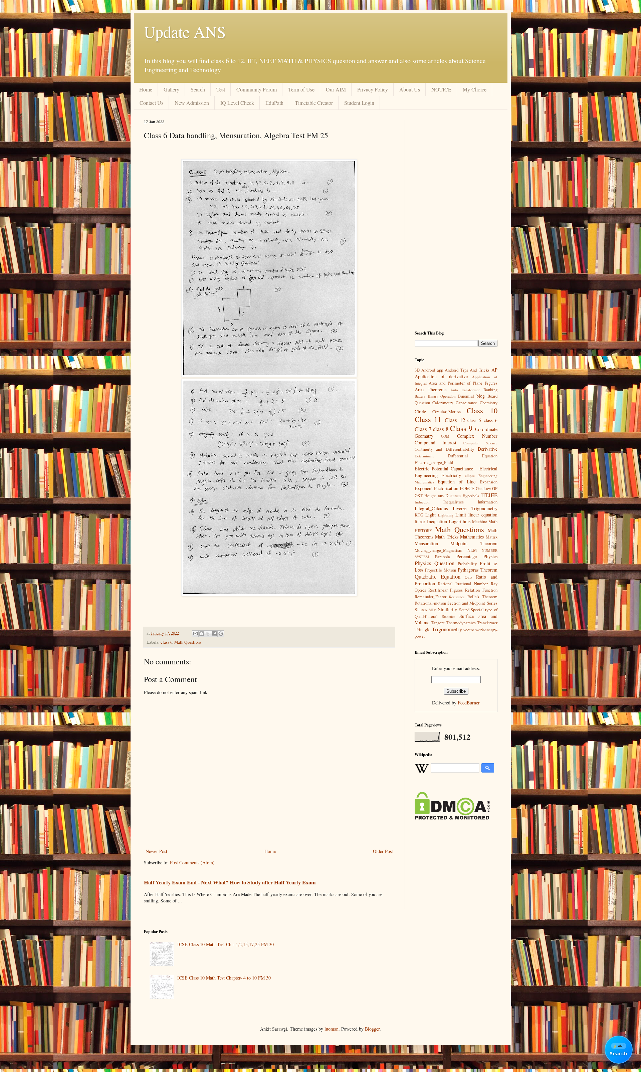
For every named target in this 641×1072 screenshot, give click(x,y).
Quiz (468, 577)
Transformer (487, 623)
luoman (332, 1029)
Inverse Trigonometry (475, 508)
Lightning (445, 514)
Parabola (442, 557)
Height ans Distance (442, 495)
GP (494, 488)
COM (445, 436)
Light (430, 514)
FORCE (467, 488)
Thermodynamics (461, 623)
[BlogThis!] (201, 633)
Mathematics (472, 536)
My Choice (474, 89)
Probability (467, 564)
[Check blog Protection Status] (452, 818)
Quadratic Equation (437, 576)
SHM (433, 609)
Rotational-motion (430, 603)
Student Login (359, 102)
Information (487, 502)
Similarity (447, 609)
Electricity (451, 475)
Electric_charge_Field (434, 462)
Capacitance (466, 403)
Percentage (466, 556)
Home (145, 89)
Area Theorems (430, 389)
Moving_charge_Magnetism (438, 550)
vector (468, 630)
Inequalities (453, 502)
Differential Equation (472, 456)
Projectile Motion (440, 570)
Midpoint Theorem (473, 543)
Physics (490, 556)
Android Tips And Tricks (467, 370)
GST (419, 495)
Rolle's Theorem (482, 597)
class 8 (440, 429)
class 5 (474, 420)
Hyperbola (471, 495)
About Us (409, 89)
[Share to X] (208, 633)
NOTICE (441, 89)
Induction (422, 501)
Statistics (448, 616)
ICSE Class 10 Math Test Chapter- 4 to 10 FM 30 (224, 978)
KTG (419, 515)
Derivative (487, 449)
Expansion (488, 482)
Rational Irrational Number (463, 584)
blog (480, 396)
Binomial (466, 396)
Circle (420, 411)
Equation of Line (457, 481)
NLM (472, 550)
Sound (464, 610)
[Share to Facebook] (214, 633)
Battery (420, 396)
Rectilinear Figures (445, 590)
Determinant (424, 455)
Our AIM (336, 89)
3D (417, 370)
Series (492, 603)
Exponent (424, 488)
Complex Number (477, 436)
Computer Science (480, 442)
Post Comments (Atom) (192, 862)
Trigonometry (447, 629)
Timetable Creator (314, 102)
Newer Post (156, 851)
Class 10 (482, 410)
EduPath (274, 102)
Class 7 (423, 429)
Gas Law (483, 488)
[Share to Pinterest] (220, 633)
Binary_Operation (442, 396)
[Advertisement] (456, 220)
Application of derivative (441, 376)
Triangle (422, 629)
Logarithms (459, 521)
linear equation (482, 514)
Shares (421, 609)
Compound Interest (435, 442)
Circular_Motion (446, 412)
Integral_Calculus (431, 508)
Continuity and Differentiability (444, 449)
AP (494, 370)
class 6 (166, 642)
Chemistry (488, 403)
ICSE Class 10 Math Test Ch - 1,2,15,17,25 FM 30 (225, 944)
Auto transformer (465, 389)
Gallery (171, 89)
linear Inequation (431, 521)
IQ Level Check (237, 102)
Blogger (372, 1029)
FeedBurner (469, 702)
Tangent (438, 623)
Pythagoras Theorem (477, 570)
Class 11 (428, 419)
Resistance (457, 596)
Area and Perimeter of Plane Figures (463, 383)
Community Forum (256, 89)
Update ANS (185, 31)
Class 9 (461, 428)
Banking (490, 390)
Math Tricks (446, 536)
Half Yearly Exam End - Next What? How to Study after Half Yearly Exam (230, 882)
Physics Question (435, 563)
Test (220, 89)
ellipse (470, 475)
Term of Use (301, 89)
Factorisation (446, 488)
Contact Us (151, 102)
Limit (460, 514)
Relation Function (481, 590)
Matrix (491, 537)
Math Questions (187, 642)
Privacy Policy (372, 89)
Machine (479, 521)
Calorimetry (442, 403)
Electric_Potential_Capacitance (444, 468)
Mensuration (426, 543)
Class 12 (455, 420)
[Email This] (195, 633)
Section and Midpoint (466, 603)
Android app (432, 370)
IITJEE (489, 495)
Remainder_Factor (430, 597)
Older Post (383, 851)
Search (198, 89)
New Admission (192, 102)
